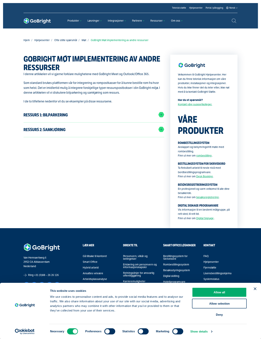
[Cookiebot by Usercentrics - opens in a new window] (24, 331)
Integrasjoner (116, 20)
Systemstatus (211, 279)
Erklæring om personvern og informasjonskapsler (140, 266)
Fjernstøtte (209, 267)
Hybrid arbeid (91, 267)
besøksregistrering (207, 197)
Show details (199, 331)
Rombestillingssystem (176, 264)
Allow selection (219, 303)
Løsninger (93, 20)
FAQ (206, 256)
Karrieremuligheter (134, 281)
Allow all (219, 292)
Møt (84, 40)
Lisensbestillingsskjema (217, 273)
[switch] (109, 331)
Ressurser (156, 20)
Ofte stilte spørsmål (65, 40)
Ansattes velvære (93, 273)
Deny (219, 314)
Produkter (73, 20)
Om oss (175, 20)
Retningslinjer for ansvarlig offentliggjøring (138, 274)
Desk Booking (204, 176)
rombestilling (204, 155)
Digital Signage (205, 218)
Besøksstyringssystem (176, 270)
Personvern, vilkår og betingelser (135, 257)
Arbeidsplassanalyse (95, 279)
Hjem (27, 40)
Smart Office (90, 262)
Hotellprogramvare (174, 282)
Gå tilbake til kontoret (95, 256)
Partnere (137, 20)
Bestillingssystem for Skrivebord (175, 257)
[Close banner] (255, 288)
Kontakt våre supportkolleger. (195, 104)
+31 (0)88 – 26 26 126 (46, 275)
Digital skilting (171, 276)
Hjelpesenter (42, 40)
